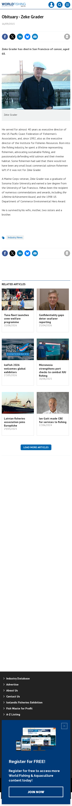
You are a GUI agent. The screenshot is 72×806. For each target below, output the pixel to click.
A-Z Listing (13, 714)
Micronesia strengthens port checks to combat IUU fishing (52, 370)
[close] (70, 29)
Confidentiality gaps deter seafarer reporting (51, 318)
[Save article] (67, 36)
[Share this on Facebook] (5, 36)
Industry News (15, 237)
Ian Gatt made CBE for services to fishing (52, 420)
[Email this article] (35, 36)
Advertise (12, 684)
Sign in (26, 29)
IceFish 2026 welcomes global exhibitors (15, 368)
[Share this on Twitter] (12, 36)
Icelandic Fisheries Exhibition (24, 702)
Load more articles (36, 447)
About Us (12, 690)
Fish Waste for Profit (19, 708)
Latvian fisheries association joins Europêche (14, 422)
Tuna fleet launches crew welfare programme (16, 318)
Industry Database (18, 678)
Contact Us (13, 696)
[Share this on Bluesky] (27, 36)
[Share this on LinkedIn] (20, 36)
